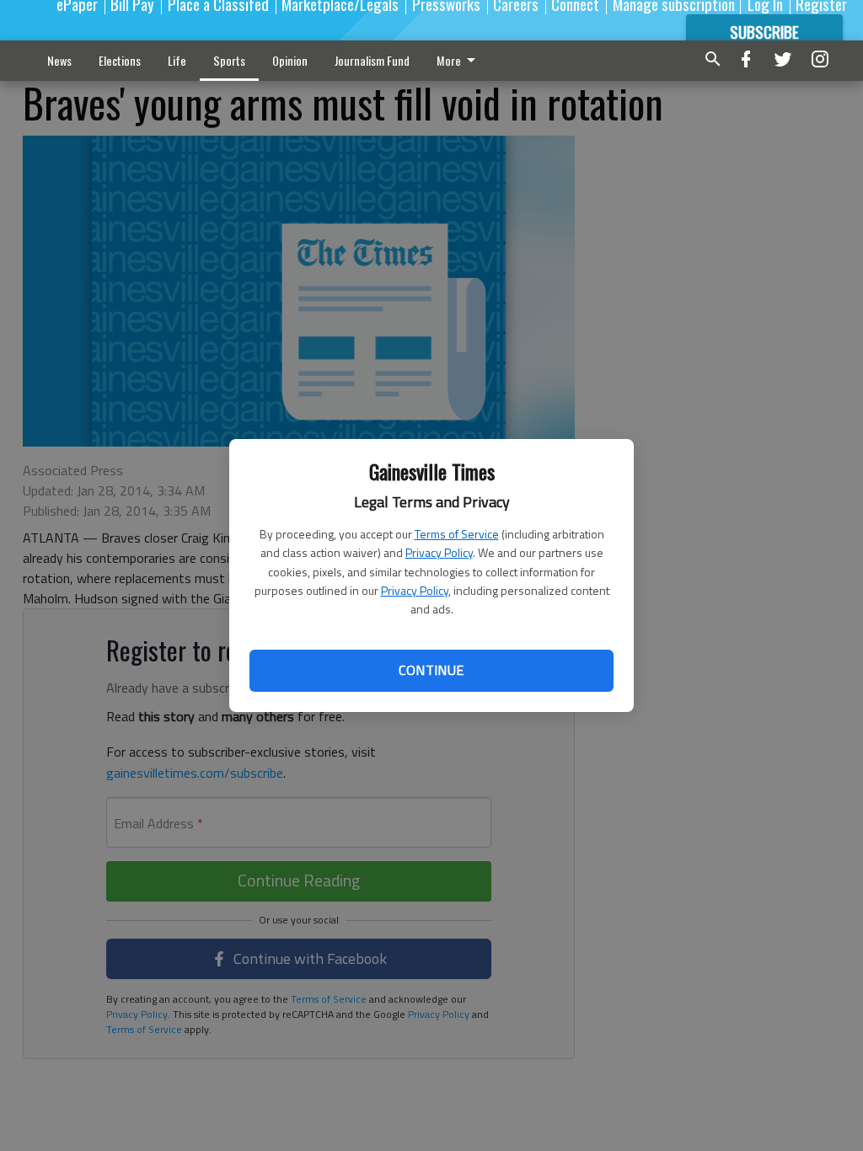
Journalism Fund (372, 60)
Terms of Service (457, 534)
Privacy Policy (439, 552)
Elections (120, 60)
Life (177, 60)
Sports (229, 60)
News (59, 60)
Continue (431, 670)
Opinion (290, 60)
